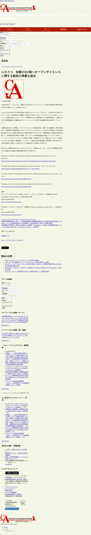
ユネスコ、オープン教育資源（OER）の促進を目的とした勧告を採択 (27, 271)
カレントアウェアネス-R (9, 219)
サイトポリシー (10, 488)
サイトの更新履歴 (11, 492)
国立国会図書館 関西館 (13, 494)
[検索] (0, 36)
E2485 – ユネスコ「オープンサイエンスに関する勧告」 (22, 260)
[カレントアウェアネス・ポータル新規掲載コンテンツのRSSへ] (24, 477)
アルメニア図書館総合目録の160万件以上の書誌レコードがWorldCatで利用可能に (17, 377)
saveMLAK (8, 464)
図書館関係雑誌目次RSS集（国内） (16, 479)
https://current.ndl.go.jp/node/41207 (11, 214)
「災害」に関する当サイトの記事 (16, 449)
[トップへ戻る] (0, 534)
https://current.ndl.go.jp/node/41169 (11, 202)
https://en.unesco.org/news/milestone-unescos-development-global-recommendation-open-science (28, 161)
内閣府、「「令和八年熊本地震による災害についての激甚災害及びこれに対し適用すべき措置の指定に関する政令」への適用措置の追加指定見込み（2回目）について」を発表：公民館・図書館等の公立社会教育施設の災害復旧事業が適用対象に (17, 358)
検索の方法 (8, 490)
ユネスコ (32, 219)
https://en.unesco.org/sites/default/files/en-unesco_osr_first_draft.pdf (20, 168)
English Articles (82, 29)
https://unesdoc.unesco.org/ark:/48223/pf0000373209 (16, 179)
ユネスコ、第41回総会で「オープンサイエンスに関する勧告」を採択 (27, 262)
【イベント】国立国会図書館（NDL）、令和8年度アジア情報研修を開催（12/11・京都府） (17, 383)
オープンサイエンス (23, 219)
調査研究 (64, 29)
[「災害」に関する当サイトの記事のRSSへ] (6, 451)
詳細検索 (3, 38)
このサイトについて (11, 487)
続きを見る (5, 325)
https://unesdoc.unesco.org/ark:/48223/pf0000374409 (16, 186)
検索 (2, 55)
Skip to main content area (7, 1)
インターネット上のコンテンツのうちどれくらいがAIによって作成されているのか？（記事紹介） (16, 368)
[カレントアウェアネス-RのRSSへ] (28, 393)
